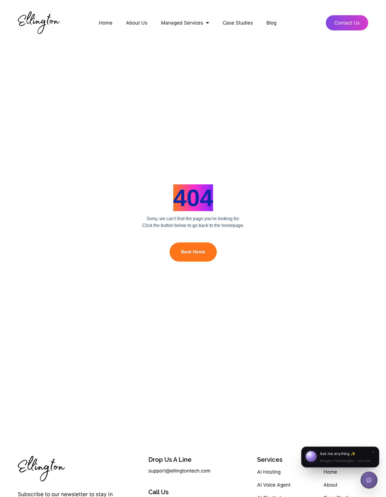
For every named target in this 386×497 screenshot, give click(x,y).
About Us (137, 23)
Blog (271, 23)
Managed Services (182, 23)
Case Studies (238, 23)
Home (105, 23)
